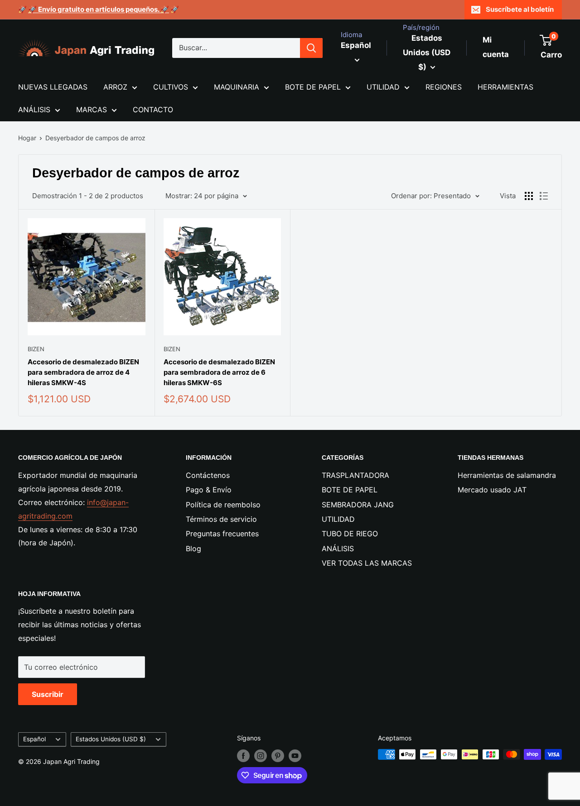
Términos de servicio (221, 519)
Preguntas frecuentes (222, 533)
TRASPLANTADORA (355, 475)
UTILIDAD (383, 86)
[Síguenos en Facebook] (243, 755)
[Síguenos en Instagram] (260, 755)
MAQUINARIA (236, 86)
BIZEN (36, 349)
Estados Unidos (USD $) (111, 739)
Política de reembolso (223, 504)
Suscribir (47, 694)
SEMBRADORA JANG (358, 504)
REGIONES (443, 86)
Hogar (27, 138)
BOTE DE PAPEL (313, 86)
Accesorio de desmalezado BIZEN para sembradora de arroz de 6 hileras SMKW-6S (219, 372)
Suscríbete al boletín (520, 9)
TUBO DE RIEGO (350, 533)
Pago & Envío (209, 489)
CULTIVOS (170, 86)
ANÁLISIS (34, 109)
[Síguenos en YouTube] (295, 755)
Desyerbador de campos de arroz (95, 138)
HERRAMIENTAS (505, 86)
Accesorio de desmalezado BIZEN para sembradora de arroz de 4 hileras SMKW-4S (83, 372)
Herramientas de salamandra (507, 475)
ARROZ (115, 86)
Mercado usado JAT (492, 489)
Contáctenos (208, 475)
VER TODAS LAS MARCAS (367, 563)
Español (34, 739)
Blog (193, 548)
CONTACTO (153, 109)
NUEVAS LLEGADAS (52, 86)
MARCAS (91, 109)
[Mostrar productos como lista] (544, 196)
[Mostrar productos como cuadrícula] (529, 196)
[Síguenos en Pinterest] (277, 755)
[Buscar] (311, 48)
